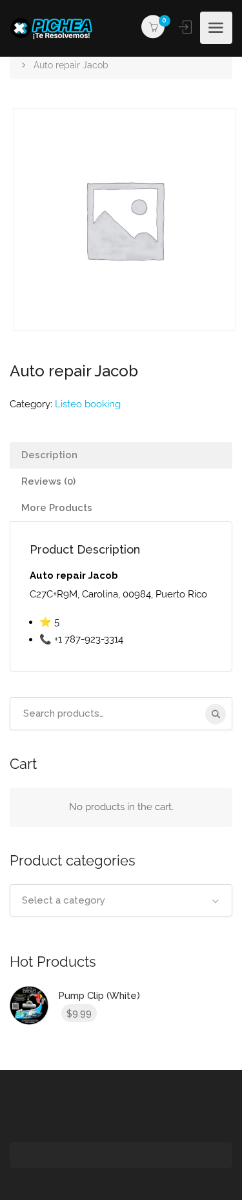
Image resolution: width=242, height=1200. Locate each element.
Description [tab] (49, 455)
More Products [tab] (56, 508)
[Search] (215, 714)
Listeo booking (88, 404)
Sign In (186, 27)
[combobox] (121, 900)
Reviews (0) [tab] (48, 481)
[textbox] (121, 900)
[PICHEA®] (55, 28)
